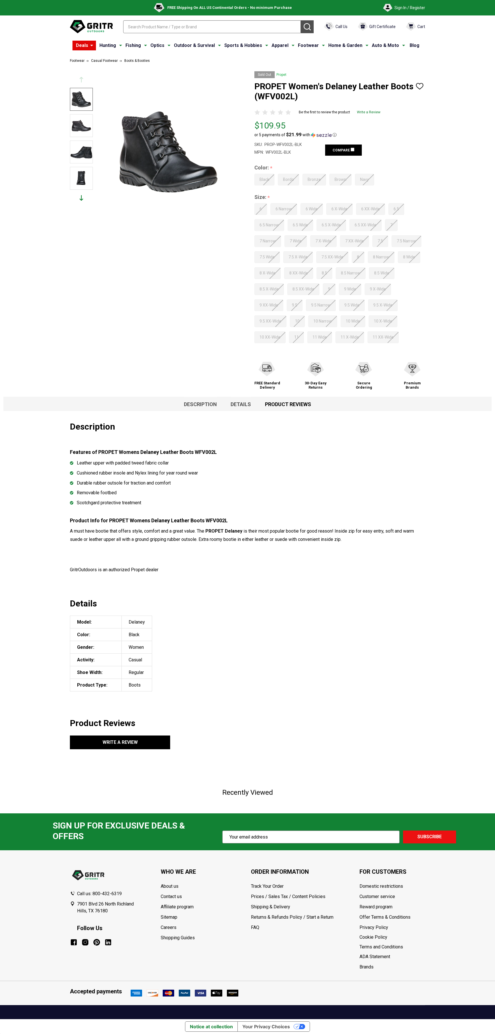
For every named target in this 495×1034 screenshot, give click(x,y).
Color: (263, 168)
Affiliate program (177, 907)
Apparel (280, 45)
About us (169, 886)
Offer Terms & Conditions (385, 917)
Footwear (308, 45)
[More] (91, 45)
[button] (295, 135)
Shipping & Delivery (270, 907)
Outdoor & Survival (194, 45)
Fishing (133, 45)
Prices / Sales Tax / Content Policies (288, 896)
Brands (367, 967)
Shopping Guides (178, 937)
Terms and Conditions (392, 947)
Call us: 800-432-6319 (99, 893)
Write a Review (368, 112)
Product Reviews (288, 404)
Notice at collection (211, 1026)
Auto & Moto (385, 45)
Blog (414, 45)
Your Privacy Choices (266, 1026)
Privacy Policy (392, 927)
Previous (81, 80)
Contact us (171, 896)
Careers (168, 927)
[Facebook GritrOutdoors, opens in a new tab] (73, 942)
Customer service (377, 896)
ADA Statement (375, 956)
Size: (262, 197)
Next (81, 198)
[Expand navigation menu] (120, 45)
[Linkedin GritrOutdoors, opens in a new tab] (108, 942)
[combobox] (212, 26)
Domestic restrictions (381, 886)
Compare (342, 150)
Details (241, 404)
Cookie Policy (392, 937)
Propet (281, 75)
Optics (157, 45)
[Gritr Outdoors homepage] (91, 26)
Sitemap (169, 917)
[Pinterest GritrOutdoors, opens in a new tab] (96, 942)
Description (200, 404)
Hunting (107, 45)
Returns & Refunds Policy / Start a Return (292, 917)
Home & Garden (345, 45)
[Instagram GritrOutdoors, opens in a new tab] (85, 942)
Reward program (376, 907)
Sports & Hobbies (243, 45)
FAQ (255, 927)
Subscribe (429, 836)
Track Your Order (267, 886)
